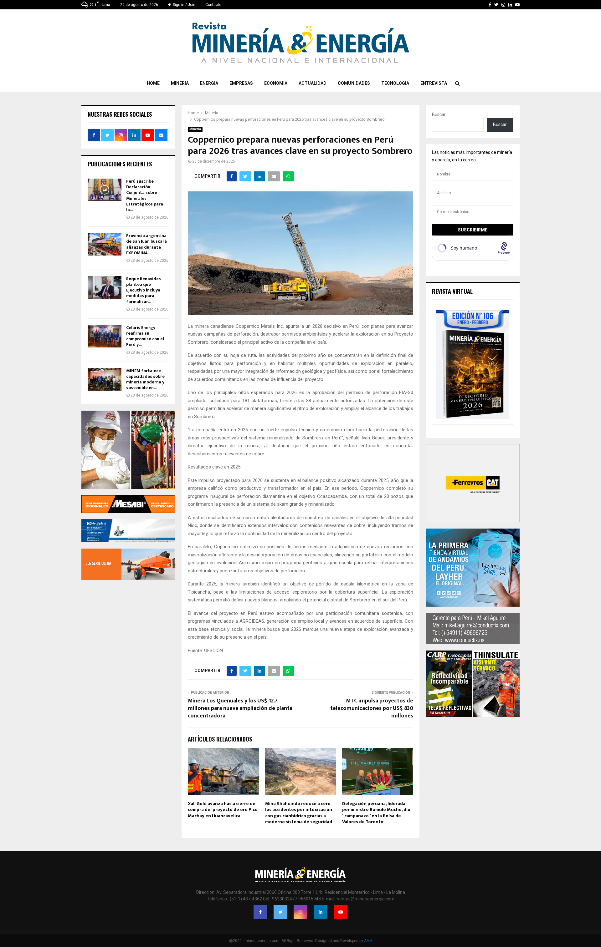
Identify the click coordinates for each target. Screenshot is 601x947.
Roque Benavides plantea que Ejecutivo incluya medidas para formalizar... (143, 290)
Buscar (439, 114)
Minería (180, 83)
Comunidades (354, 83)
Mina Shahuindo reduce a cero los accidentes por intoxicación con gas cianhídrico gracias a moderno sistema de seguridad (298, 813)
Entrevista (433, 83)
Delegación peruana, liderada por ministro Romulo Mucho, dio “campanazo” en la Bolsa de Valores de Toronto (376, 813)
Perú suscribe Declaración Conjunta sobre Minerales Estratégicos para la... (144, 195)
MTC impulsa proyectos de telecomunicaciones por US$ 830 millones (371, 708)
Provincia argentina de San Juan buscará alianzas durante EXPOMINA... (146, 244)
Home (153, 83)
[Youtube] (340, 912)
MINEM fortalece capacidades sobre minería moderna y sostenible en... (145, 379)
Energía (209, 83)
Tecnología (395, 83)
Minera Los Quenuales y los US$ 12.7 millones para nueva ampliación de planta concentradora (240, 708)
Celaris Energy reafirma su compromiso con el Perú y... (145, 336)
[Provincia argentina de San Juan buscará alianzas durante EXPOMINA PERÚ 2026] (104, 244)
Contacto (213, 5)
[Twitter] (280, 912)
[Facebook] (260, 912)
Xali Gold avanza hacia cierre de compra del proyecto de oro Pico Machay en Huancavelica (223, 810)
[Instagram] (300, 912)
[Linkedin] (320, 912)
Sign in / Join (183, 5)
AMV (368, 941)
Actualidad (312, 83)
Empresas (241, 83)
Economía (275, 83)
